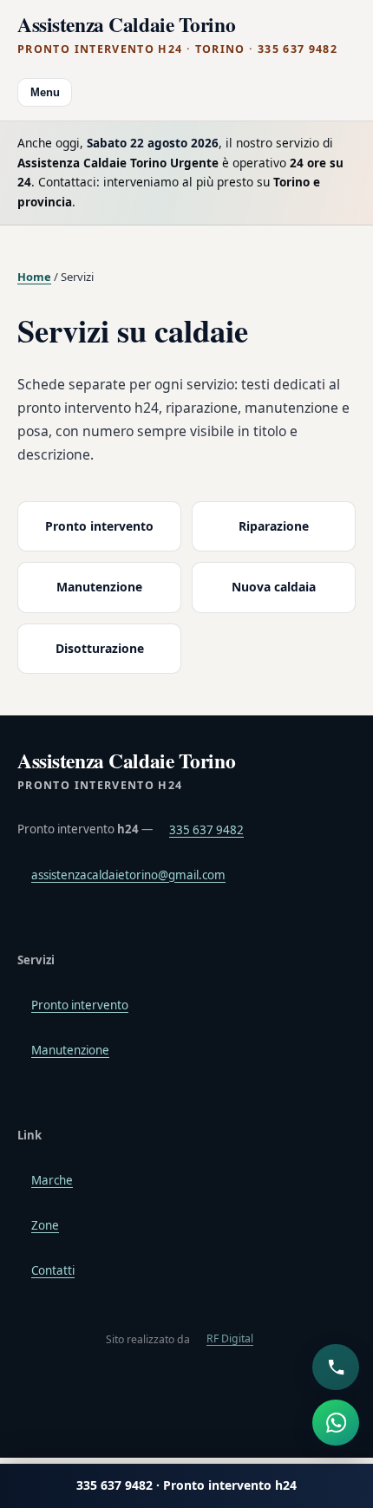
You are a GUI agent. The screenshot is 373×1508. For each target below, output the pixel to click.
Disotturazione (100, 648)
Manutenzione (99, 586)
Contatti (53, 1270)
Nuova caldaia (274, 586)
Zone (45, 1225)
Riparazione (274, 526)
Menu (45, 92)
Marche (52, 1180)
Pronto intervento (99, 526)
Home (34, 276)
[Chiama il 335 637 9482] (335, 1367)
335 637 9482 (206, 830)
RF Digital (229, 1338)
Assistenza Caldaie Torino (177, 35)
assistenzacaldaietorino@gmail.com (128, 875)
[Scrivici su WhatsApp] (335, 1423)
